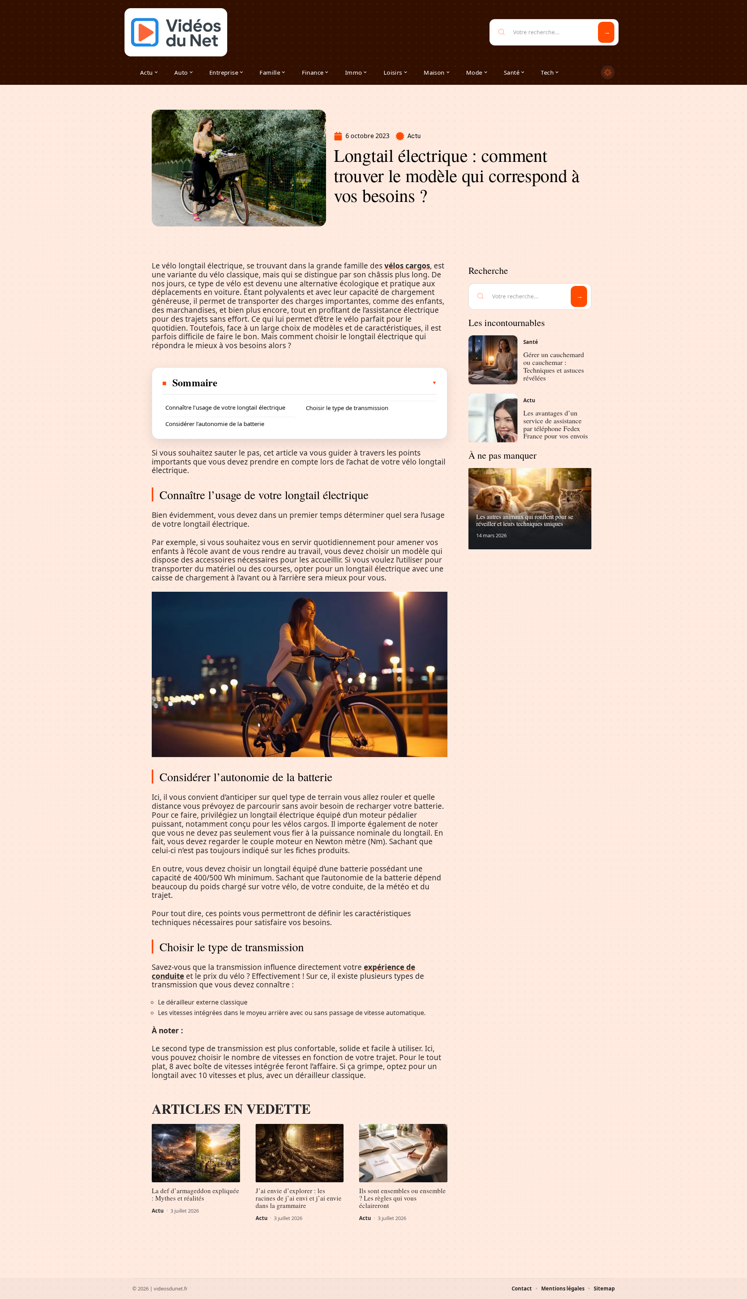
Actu (414, 136)
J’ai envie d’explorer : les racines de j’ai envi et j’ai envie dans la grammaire (299, 1198)
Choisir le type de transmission (347, 408)
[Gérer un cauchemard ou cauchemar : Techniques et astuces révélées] (492, 359)
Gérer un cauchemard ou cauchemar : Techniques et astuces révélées (553, 366)
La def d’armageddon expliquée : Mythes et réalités (195, 1194)
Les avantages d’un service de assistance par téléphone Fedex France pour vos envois (555, 424)
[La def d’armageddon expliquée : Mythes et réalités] (196, 1153)
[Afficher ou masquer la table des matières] (327, 382)
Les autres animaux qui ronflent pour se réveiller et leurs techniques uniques (524, 520)
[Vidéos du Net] (176, 32)
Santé (530, 341)
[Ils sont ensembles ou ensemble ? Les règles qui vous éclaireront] (403, 1153)
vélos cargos (407, 266)
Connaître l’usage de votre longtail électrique (225, 407)
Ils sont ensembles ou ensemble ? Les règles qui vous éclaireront (402, 1198)
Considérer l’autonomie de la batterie (214, 424)
